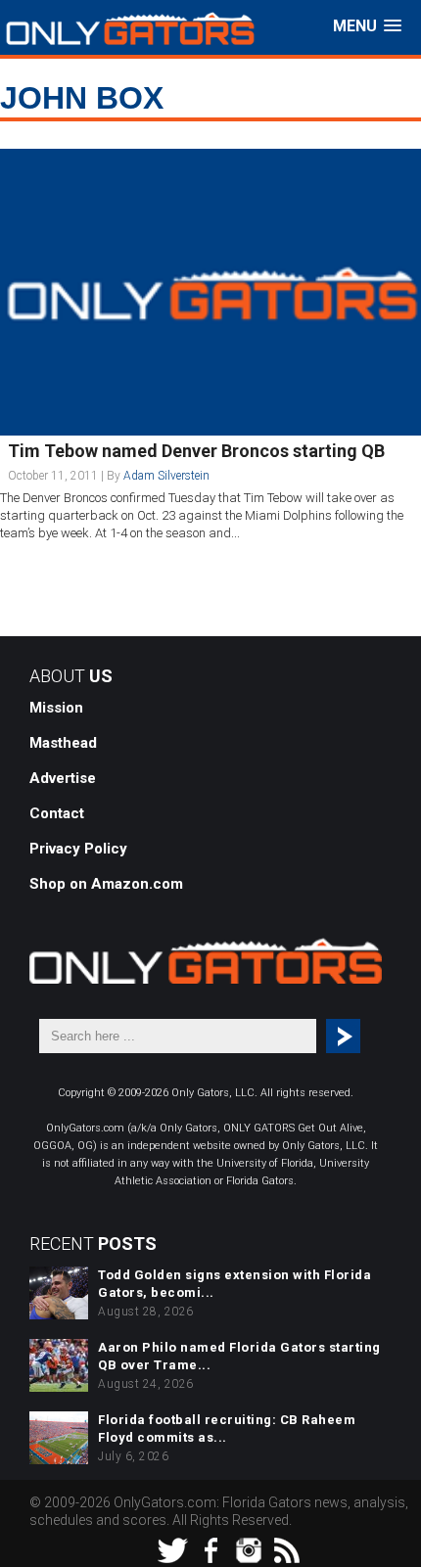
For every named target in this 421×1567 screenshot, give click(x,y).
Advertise (62, 778)
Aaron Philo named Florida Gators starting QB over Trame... (239, 1356)
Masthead (63, 743)
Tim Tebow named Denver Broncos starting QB (196, 450)
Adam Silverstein (166, 476)
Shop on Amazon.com (106, 884)
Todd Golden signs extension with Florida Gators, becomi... (234, 1283)
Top (404, 1550)
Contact (56, 813)
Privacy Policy (78, 848)
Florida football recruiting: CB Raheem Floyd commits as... (226, 1428)
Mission (56, 707)
